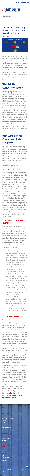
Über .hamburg (7, 413)
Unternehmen (7, 433)
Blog (17, 2)
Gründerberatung (7, 427)
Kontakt (4, 453)
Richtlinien (5, 420)
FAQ (3, 425)
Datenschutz (5, 458)
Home (4, 407)
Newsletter (25, 2)
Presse (4, 447)
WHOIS (4, 423)
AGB (3, 455)
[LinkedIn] (27, 466)
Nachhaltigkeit (6, 438)
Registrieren (5, 416)
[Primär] (7, 16)
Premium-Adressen (7, 418)
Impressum (5, 460)
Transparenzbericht (7, 436)
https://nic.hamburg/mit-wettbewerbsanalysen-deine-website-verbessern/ (12, 395)
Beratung (4, 440)
